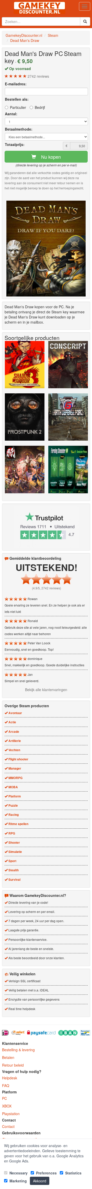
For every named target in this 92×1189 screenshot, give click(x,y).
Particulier (18, 107)
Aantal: (11, 113)
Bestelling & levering (18, 1049)
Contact (8, 1126)
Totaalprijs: (15, 144)
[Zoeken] (85, 21)
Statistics (73, 1172)
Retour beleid (13, 1065)
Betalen (8, 1057)
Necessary (18, 1172)
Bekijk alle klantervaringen (46, 689)
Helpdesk (9, 1077)
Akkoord (39, 1180)
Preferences (46, 1172)
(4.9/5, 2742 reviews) (46, 588)
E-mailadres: (16, 83)
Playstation (11, 1113)
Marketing (17, 1180)
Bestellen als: (17, 99)
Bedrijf (40, 107)
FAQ (5, 1085)
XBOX (7, 1105)
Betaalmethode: (18, 129)
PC (4, 1098)
